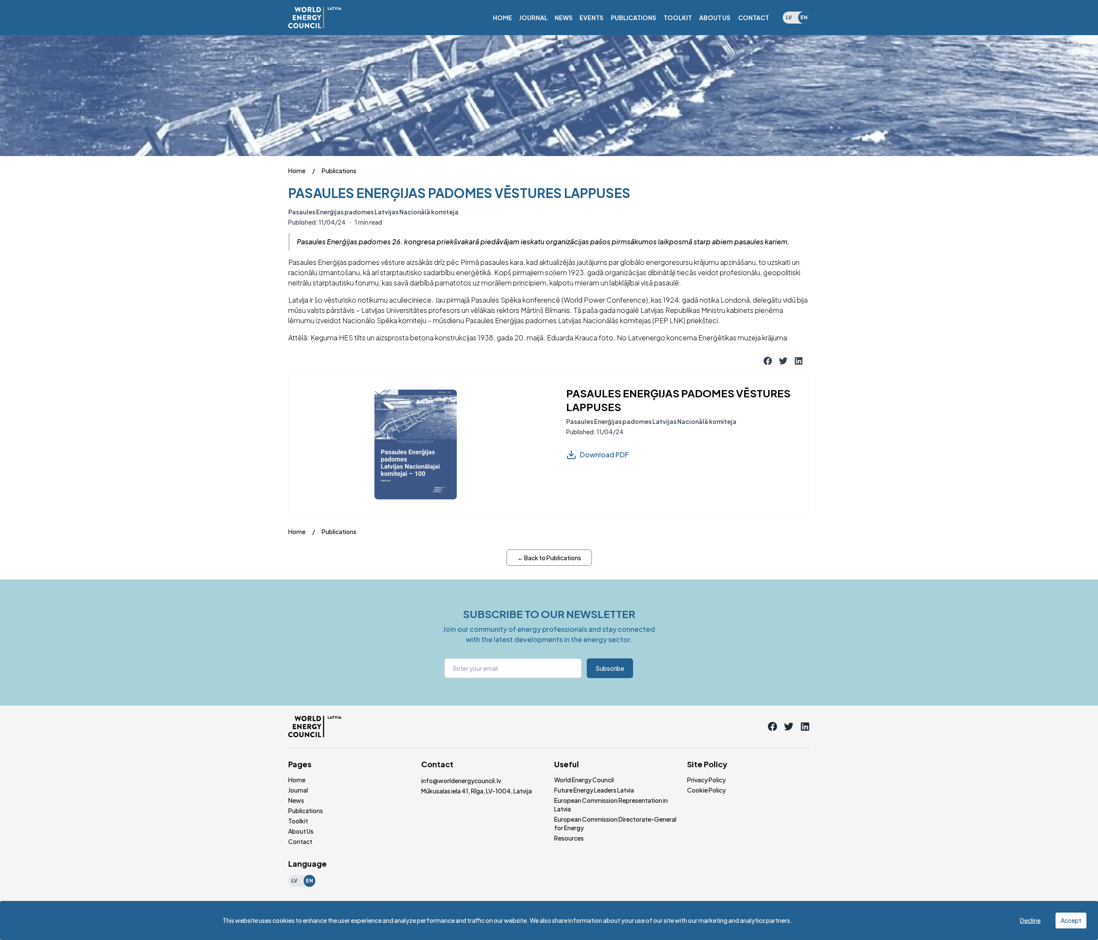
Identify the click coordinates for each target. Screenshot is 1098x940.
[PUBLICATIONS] (633, 17)
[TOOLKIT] (678, 17)
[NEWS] (564, 17)
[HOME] (502, 17)
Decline (1030, 920)
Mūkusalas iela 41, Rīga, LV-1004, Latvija (476, 791)
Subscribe (610, 668)
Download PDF (604, 454)
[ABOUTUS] (715, 17)
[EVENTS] (591, 17)
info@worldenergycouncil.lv (461, 780)
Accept (1071, 920)
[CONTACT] (753, 17)
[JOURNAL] (533, 17)
